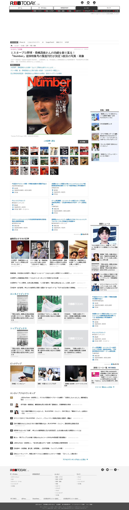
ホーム (20, 8)
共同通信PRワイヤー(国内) (51, 498)
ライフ (109, 8)
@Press (24, 498)
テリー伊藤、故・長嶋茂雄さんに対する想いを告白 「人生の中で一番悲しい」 (36, 70)
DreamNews (36, 498)
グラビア (87, 11)
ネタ (12, 479)
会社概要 (58, 504)
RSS (118, 469)
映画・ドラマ (37, 11)
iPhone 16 (22, 42)
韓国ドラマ (59, 42)
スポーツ (78, 11)
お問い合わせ (38, 504)
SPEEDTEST (64, 8)
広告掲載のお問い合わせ (49, 504)
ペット (79, 479)
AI (42, 42)
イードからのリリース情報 (78, 504)
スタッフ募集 (89, 504)
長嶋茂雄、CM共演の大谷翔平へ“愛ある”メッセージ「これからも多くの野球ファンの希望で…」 (46, 273)
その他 (116, 11)
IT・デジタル (42, 8)
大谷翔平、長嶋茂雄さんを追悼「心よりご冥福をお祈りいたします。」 (33, 67)
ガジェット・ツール (16, 481)
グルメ (79, 477)
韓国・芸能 (61, 11)
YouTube (111, 469)
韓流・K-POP (50, 11)
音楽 (70, 11)
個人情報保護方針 (66, 504)
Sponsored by (77, 234)
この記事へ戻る (49, 142)
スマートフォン (15, 477)
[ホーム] (11, 45)
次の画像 (82, 141)
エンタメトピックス (19, 294)
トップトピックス (18, 328)
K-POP (67, 42)
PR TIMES (13, 498)
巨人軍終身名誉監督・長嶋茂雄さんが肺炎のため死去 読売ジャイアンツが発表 (36, 73)
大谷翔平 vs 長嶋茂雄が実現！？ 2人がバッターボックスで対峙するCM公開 (39, 278)
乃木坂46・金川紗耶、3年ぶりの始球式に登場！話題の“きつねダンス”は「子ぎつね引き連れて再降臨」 (48, 287)
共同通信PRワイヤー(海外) (70, 498)
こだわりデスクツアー (33, 42)
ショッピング (106, 11)
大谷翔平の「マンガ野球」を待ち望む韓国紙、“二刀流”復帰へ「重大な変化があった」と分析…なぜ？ (47, 283)
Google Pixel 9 (50, 42)
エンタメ (86, 8)
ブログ (96, 11)
